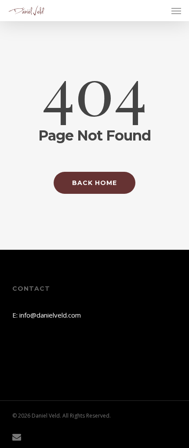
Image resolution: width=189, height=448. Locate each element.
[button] (176, 10)
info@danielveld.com (50, 315)
